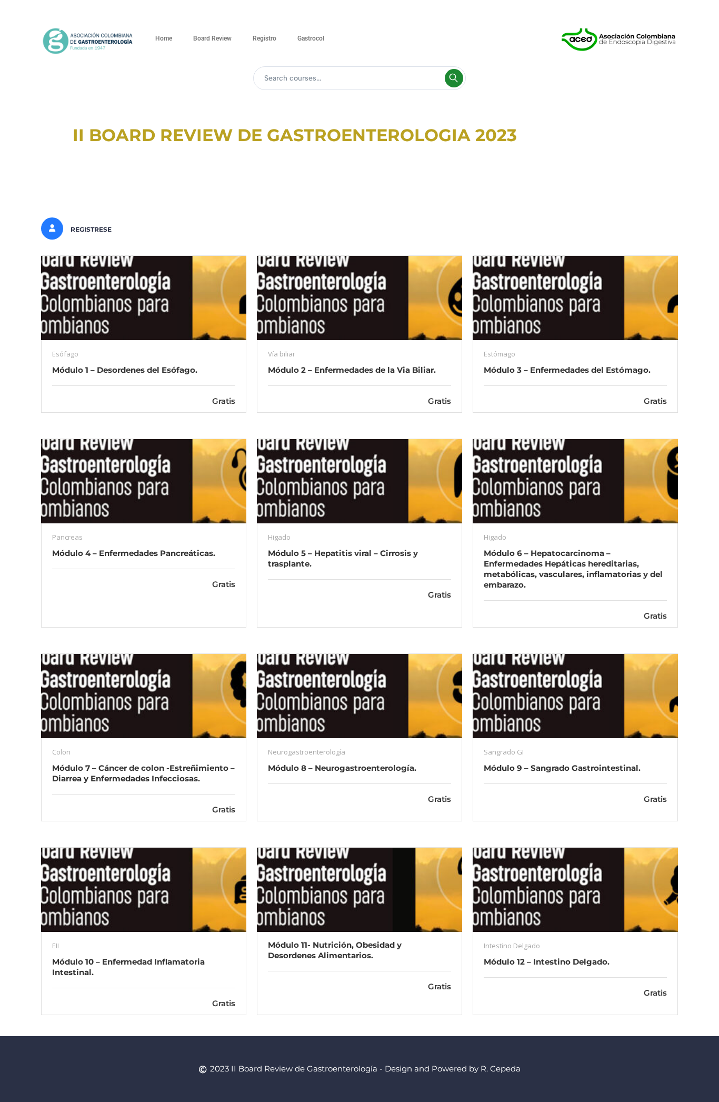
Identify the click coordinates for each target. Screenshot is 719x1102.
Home (163, 38)
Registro (264, 38)
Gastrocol (310, 38)
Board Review (212, 38)
